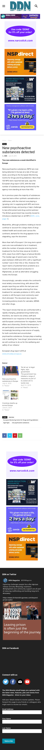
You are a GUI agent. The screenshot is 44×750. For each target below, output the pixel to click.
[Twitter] (9, 435)
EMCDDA (11, 417)
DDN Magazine (14, 580)
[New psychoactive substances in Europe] (10, 370)
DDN (5, 156)
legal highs (6, 422)
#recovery (6, 593)
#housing (19, 587)
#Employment (8, 589)
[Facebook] (4, 435)
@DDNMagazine (26, 580)
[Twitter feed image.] (22, 621)
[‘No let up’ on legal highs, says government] (30, 377)
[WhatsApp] (20, 435)
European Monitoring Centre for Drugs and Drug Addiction (20, 420)
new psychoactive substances (20, 422)
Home (4, 140)
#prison (35, 584)
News (10, 140)
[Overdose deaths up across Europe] (10, 395)
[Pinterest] (15, 435)
